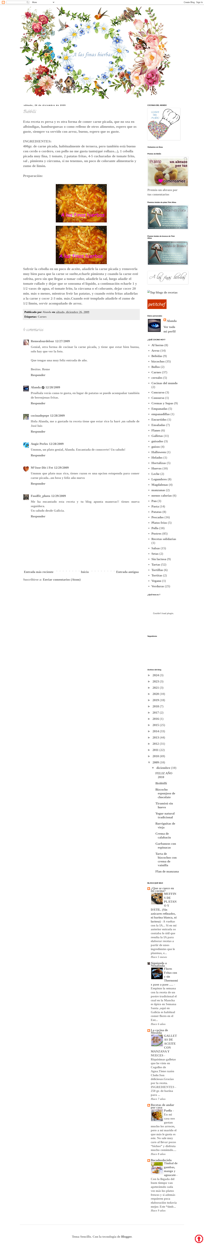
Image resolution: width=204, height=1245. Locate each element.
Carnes (42, 316)
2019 (156, 700)
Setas (155, 553)
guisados (157, 441)
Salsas (155, 548)
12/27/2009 (62, 341)
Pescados (157, 517)
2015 (156, 725)
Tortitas (156, 575)
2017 (156, 712)
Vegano (156, 581)
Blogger (126, 1236)
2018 (156, 706)
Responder (38, 375)
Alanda (36, 387)
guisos (155, 446)
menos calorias (161, 495)
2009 (156, 762)
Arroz (155, 350)
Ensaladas (158, 425)
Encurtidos (159, 419)
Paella (168, 1110)
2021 (156, 687)
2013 (156, 737)
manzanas (158, 490)
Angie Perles (39, 443)
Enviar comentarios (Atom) (62, 579)
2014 (156, 731)
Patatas (156, 512)
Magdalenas (159, 484)
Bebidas (156, 356)
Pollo (154, 528)
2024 (156, 675)
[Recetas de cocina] (157, 308)
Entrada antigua (127, 572)
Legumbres (159, 479)
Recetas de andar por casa (162, 1106)
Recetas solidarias (163, 539)
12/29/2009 (61, 467)
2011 (156, 750)
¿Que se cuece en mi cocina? (162, 889)
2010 (156, 756)
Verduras (157, 586)
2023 (156, 681)
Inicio (85, 572)
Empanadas (159, 408)
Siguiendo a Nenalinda (159, 964)
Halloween (158, 452)
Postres (156, 533)
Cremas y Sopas (162, 403)
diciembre (163, 767)
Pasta (155, 506)
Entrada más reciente (38, 572)
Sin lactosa (158, 559)
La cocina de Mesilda (159, 1031)
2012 (156, 743)
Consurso (157, 398)
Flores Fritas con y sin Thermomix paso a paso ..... (164, 976)
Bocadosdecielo (161, 1160)
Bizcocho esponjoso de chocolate (165, 793)
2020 (156, 694)
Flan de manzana (167, 871)
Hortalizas (158, 463)
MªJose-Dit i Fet (42, 467)
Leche (155, 474)
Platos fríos (159, 522)
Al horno (157, 345)
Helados (157, 457)
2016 (156, 718)
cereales (156, 377)
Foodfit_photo (40, 496)
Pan (154, 501)
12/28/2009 (52, 387)
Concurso (157, 392)
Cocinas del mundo (164, 383)
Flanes (155, 430)
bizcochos (158, 361)
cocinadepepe (40, 415)
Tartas (155, 564)
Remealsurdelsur (42, 341)
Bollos (155, 367)
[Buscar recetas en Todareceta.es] (162, 292)
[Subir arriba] (199, 1239)
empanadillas (160, 414)
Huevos (156, 468)
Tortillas (157, 570)
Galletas (157, 436)
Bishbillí (161, 783)
